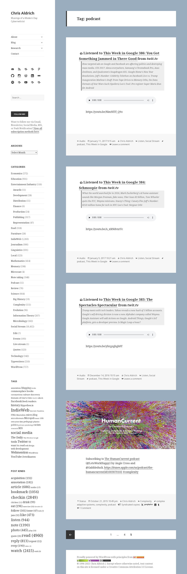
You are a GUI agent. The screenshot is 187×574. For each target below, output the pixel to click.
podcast (81, 144)
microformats (17, 418)
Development (20, 195)
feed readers (29, 401)
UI (29, 441)
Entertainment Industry (23, 184)
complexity (101, 504)
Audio (82, 141)
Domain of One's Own (21, 398)
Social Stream (18, 326)
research (14, 428)
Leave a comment (121, 144)
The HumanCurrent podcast (122, 459)
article (20, 486)
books (33, 388)
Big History (19, 299)
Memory (15, 266)
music (37, 418)
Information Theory (23, 315)
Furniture (16, 233)
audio (35, 487)
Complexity (19, 304)
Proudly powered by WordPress (94, 557)
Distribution (19, 200)
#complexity (130, 472)
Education (16, 178)
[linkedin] (155, 504)
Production (19, 211)
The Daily (17, 437)
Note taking (17, 277)
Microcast (16, 271)
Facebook (16, 401)
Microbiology (20, 321)
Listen (141, 141)
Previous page (70, 534)
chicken (16, 502)
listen (20, 519)
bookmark (25, 491)
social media (21, 432)
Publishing (18, 217)
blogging (26, 387)
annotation (22, 482)
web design (29, 445)
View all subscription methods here (26, 130)
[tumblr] (158, 504)
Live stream (19, 344)
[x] (142, 504)
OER (41, 418)
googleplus (148, 504)
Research (16, 48)
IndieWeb (16, 239)
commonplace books (22, 391)
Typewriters (17, 361)
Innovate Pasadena (37, 411)
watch (22, 550)
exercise (28, 506)
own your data (17, 421)
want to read (18, 445)
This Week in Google (30, 438)
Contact (15, 53)
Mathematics (18, 260)
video (28, 546)
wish (37, 551)
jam (15, 515)
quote (16, 536)
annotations (16, 388)
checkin (24, 497)
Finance (17, 206)
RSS (20, 428)
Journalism (16, 244)
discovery (35, 394)
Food (13, 228)
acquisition (21, 478)
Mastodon (21, 415)
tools (14, 441)
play (32, 530)
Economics (16, 173)
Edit (15, 333)
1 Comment (85, 507)
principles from (124, 557)
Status (82, 501)
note (20, 524)
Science (15, 293)
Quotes (16, 349)
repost (35, 541)
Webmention (19, 452)
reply (19, 541)
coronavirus (16, 394)
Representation (21, 222)
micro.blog (32, 414)
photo (19, 530)
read (32, 535)
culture (26, 394)
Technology (17, 356)
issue (32, 510)
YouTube (16, 456)
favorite (39, 507)
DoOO (34, 398)
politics (14, 425)
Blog (13, 42)
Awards (17, 189)
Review (15, 288)
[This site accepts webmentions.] (93, 560)
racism (37, 424)
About (14, 36)
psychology (29, 425)
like (27, 515)
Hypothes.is (27, 405)
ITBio (13, 415)
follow (18, 510)
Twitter (23, 441)
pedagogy (28, 421)
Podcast (15, 282)
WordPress (16, 366)
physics (36, 421)
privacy (21, 425)
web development (20, 448)
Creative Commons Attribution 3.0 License (131, 566)
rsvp (18, 545)
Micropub (29, 418)
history (15, 405)
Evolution (18, 310)
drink (29, 502)
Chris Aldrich (22, 13)
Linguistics (16, 249)
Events (16, 338)
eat (16, 506)
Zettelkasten (29, 456)
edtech (40, 398)
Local (14, 255)
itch (41, 511)
